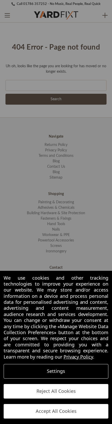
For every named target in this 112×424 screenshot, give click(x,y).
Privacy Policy (78, 357)
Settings (56, 371)
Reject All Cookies (56, 391)
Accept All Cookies (56, 411)
